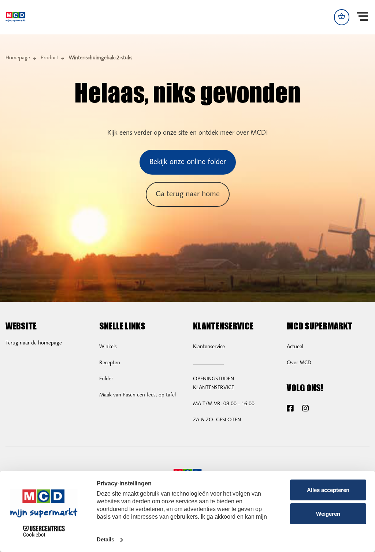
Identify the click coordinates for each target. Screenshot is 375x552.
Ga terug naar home (188, 194)
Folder (106, 379)
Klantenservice (209, 347)
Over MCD (299, 363)
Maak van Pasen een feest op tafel (137, 395)
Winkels (107, 347)
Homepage (17, 58)
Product (49, 58)
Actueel (295, 347)
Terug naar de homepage (33, 343)
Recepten (109, 363)
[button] (362, 17)
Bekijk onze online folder (187, 162)
